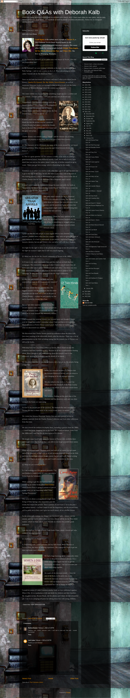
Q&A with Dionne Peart (92, 140)
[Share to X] (50, 619)
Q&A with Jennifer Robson (93, 186)
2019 (86, 102)
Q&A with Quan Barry (91, 234)
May (87, 130)
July (87, 126)
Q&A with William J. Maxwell (93, 191)
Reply (29, 634)
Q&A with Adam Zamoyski (93, 237)
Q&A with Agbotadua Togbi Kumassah (96, 246)
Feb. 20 (88, 183)
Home (50, 678)
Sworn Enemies (59, 82)
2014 (86, 291)
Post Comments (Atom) (36, 682)
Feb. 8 (87, 249)
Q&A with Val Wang (91, 263)
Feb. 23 (88, 169)
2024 (86, 90)
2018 (86, 104)
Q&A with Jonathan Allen (92, 198)
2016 (86, 109)
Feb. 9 (87, 244)
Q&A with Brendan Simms (93, 147)
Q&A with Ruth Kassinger (93, 145)
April (87, 133)
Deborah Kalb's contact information (93, 64)
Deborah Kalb (89, 302)
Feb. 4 (87, 271)
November (89, 116)
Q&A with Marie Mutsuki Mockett (95, 225)
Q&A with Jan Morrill (91, 229)
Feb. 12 (88, 227)
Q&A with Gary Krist (91, 152)
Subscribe (95, 47)
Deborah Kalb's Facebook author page (94, 68)
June (87, 128)
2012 (86, 296)
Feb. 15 (88, 212)
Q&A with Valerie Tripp (92, 181)
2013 (86, 294)
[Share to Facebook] (52, 619)
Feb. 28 (88, 142)
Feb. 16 (88, 208)
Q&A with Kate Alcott (91, 196)
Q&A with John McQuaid (92, 242)
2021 (86, 97)
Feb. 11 (88, 232)
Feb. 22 (88, 174)
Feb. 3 (87, 275)
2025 (86, 87)
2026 (86, 85)
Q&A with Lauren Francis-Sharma (95, 210)
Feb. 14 (88, 217)
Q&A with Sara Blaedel (92, 273)
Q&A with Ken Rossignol (92, 268)
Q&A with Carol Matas (92, 283)
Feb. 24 (88, 164)
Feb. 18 (88, 193)
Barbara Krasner (33, 628)
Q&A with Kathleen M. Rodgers (94, 278)
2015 (86, 111)
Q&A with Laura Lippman (92, 162)
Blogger (68, 692)
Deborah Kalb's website (90, 66)
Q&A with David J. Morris (93, 220)
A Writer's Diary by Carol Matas (94, 254)
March (88, 135)
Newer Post (26, 678)
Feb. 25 (88, 159)
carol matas (31, 640)
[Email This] (47, 619)
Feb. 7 (87, 256)
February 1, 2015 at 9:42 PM (43, 640)
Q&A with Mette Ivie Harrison (94, 215)
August (88, 123)
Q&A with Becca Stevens (93, 251)
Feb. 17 (88, 200)
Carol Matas (39, 39)
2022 (86, 94)
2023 (86, 92)
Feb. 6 (87, 261)
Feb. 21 (88, 179)
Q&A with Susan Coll (91, 167)
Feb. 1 (87, 285)
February (88, 138)
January (88, 288)
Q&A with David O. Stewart (93, 203)
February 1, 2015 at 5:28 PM (46, 628)
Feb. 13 (88, 222)
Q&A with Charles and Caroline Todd (96, 259)
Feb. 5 (87, 266)
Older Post (74, 678)
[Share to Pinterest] (54, 619)
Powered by (90, 53)
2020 (86, 99)
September (89, 121)
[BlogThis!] (49, 619)
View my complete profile (90, 305)
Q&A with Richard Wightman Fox (95, 205)
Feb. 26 (88, 154)
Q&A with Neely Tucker (92, 171)
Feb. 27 (88, 149)
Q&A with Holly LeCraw (92, 176)
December (89, 113)
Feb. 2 (87, 280)
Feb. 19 (88, 188)
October (88, 118)
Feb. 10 (88, 239)
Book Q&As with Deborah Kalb (61, 12)
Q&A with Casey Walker (92, 157)
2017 (86, 107)
